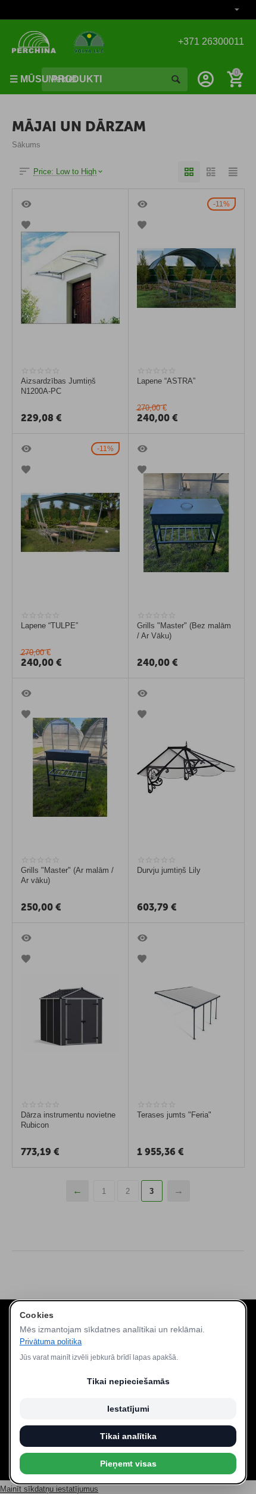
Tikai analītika (128, 1436)
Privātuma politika (51, 1341)
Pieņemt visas (128, 1463)
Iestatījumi (128, 1408)
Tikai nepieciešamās (128, 1381)
